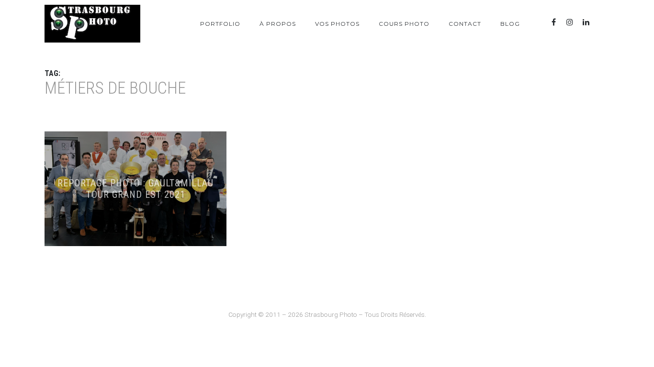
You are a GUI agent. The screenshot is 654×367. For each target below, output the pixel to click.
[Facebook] (553, 22)
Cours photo (404, 23)
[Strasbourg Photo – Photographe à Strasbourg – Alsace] (92, 24)
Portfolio (220, 23)
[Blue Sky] (602, 22)
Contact (465, 23)
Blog (510, 23)
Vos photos (337, 23)
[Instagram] (570, 22)
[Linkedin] (586, 22)
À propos (277, 23)
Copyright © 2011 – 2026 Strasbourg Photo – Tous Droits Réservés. (327, 314)
